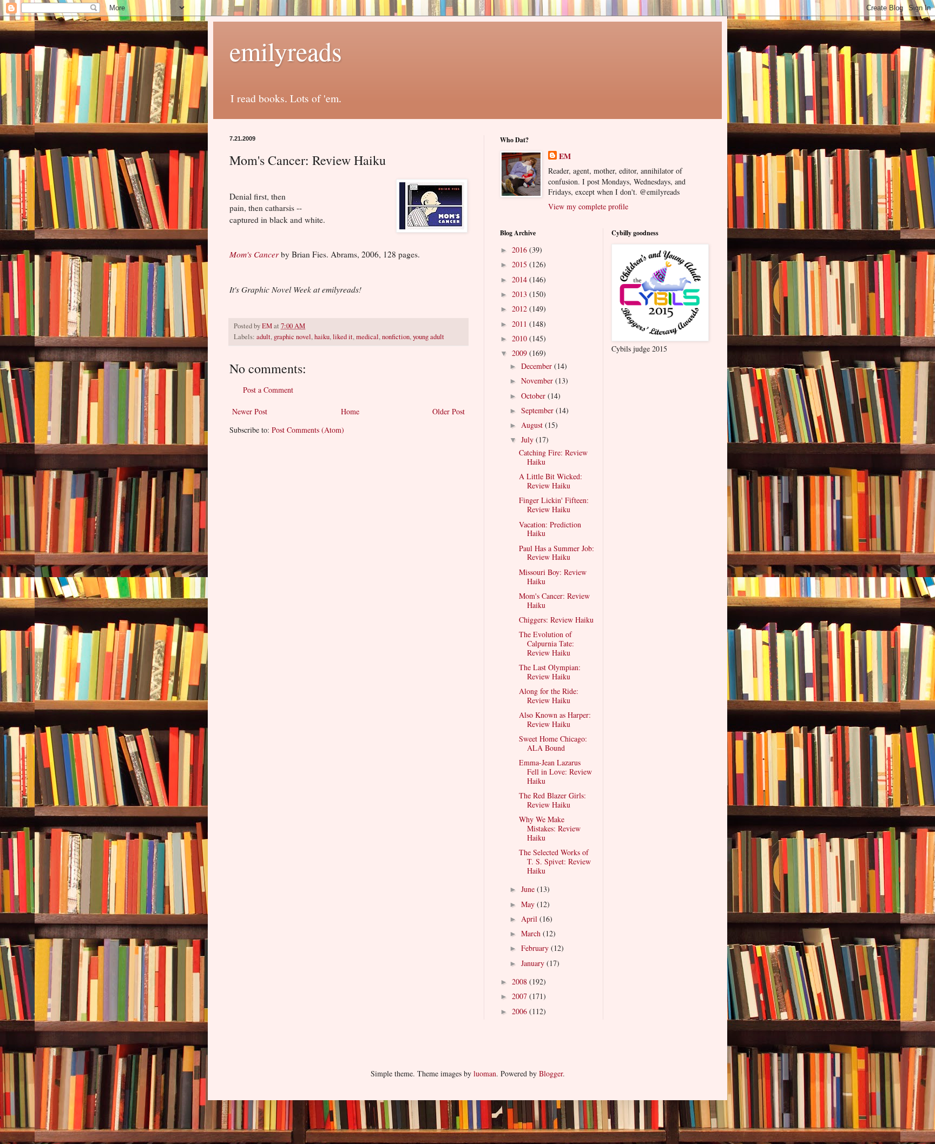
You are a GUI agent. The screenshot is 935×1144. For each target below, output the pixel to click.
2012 (520, 308)
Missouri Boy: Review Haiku (553, 576)
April (530, 919)
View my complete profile (588, 206)
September (538, 410)
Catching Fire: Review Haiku (553, 457)
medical (367, 336)
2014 (520, 279)
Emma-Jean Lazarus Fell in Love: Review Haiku (555, 771)
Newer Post (249, 411)
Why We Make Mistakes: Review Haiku (550, 828)
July (528, 439)
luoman (484, 1073)
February (536, 948)
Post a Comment (268, 390)
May (529, 904)
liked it (343, 336)
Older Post (448, 411)
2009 (520, 353)
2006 (520, 1011)
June (529, 889)
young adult (428, 336)
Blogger (551, 1073)
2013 (520, 294)
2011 (520, 324)
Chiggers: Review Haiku (556, 619)
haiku (322, 336)
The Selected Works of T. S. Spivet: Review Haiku (555, 861)
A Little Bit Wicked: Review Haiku (550, 481)
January (533, 963)
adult (263, 336)
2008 (520, 981)
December (537, 366)
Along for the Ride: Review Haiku (548, 695)
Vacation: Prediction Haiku (550, 529)
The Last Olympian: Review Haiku (550, 672)
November (538, 380)
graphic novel (292, 336)
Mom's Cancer (254, 254)
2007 (520, 996)
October (534, 396)
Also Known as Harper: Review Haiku (555, 719)
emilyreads (285, 51)
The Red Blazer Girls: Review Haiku (552, 800)
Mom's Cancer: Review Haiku (554, 600)
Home (350, 411)
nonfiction (396, 336)
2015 (520, 264)
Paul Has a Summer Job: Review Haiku (556, 553)
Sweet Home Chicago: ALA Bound (553, 743)
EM (565, 156)
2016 (520, 249)
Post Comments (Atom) (308, 430)
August (533, 425)
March (532, 933)
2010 (520, 338)
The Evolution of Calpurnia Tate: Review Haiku (546, 643)
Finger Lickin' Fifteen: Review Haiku (554, 504)
